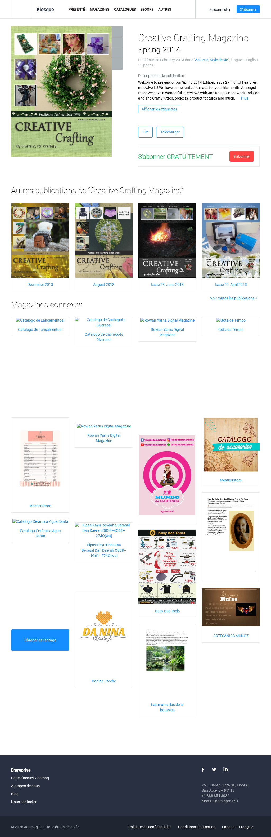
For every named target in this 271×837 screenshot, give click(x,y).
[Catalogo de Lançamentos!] (40, 319)
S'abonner (248, 9)
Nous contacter (24, 801)
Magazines (99, 9)
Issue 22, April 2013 (231, 284)
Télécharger (170, 131)
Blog (15, 793)
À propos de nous (25, 785)
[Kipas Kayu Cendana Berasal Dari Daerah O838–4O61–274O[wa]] (104, 530)
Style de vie (219, 59)
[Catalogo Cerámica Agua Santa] (40, 520)
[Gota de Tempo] (231, 319)
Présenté (77, 9)
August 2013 (103, 284)
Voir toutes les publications (232, 297)
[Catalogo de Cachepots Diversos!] (104, 322)
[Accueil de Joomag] (21, 8)
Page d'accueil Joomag (30, 777)
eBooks (147, 9)
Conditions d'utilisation (196, 826)
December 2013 (40, 284)
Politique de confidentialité (149, 826)
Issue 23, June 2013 (167, 284)
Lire (145, 131)
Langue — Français (238, 826)
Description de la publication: (161, 75)
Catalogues (125, 9)
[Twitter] (214, 769)
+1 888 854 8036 (215, 795)
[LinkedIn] (225, 769)
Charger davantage (40, 639)
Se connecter (220, 9)
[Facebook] (202, 769)
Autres (164, 9)
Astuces (201, 59)
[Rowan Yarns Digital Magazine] (167, 319)
